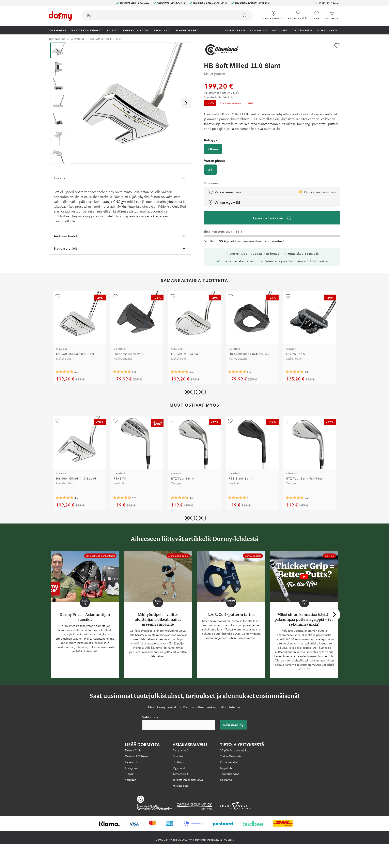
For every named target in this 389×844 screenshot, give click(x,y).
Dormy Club (133, 750)
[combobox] (166, 15)
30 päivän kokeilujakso (235, 750)
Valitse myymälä (227, 202)
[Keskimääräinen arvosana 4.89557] (122, 498)
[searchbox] (158, 15)
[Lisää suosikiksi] (337, 46)
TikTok (129, 774)
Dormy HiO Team (136, 756)
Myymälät (179, 768)
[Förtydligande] (237, 93)
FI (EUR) (329, 3)
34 (210, 169)
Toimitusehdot (229, 774)
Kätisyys (210, 140)
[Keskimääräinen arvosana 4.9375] (179, 498)
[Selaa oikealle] (186, 103)
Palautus (178, 756)
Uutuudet (279, 30)
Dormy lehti (327, 30)
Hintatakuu (179, 762)
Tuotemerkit (302, 30)
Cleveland (77, 39)
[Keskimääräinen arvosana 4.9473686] (237, 498)
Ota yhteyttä (180, 750)
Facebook (131, 762)
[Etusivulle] (60, 16)
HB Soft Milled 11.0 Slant (106, 39)
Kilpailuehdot (229, 762)
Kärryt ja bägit (136, 30)
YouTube (130, 780)
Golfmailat (57, 30)
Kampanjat (258, 30)
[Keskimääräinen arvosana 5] (64, 372)
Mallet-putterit (214, 73)
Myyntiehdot (228, 768)
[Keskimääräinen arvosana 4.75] (294, 372)
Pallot (112, 30)
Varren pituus (214, 160)
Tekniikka (162, 30)
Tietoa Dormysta (230, 756)
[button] (298, 14)
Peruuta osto (181, 785)
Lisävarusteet (186, 30)
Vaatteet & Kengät (86, 30)
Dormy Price (235, 30)
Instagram (131, 768)
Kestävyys (226, 780)
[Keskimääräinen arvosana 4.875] (64, 498)
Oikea (213, 149)
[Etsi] (244, 15)
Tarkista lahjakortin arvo (188, 780)
